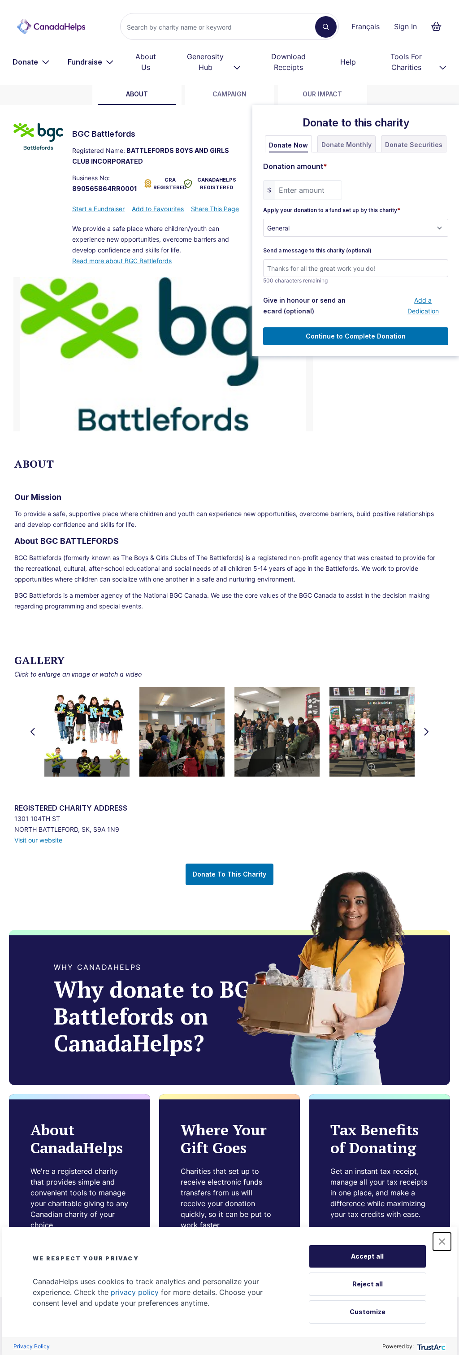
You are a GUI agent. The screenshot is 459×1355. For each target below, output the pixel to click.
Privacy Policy (31, 1346)
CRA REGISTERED (166, 184)
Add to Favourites (158, 209)
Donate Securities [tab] (413, 144)
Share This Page (215, 209)
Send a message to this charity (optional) (317, 251)
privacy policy (135, 1292)
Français (365, 26)
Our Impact (322, 94)
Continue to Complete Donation (356, 336)
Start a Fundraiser (98, 209)
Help (348, 61)
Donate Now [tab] (288, 145)
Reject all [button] (367, 1284)
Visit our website (38, 840)
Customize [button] (367, 1312)
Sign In (405, 26)
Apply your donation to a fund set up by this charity (331, 210)
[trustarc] (430, 1346)
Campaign (229, 94)
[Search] (326, 27)
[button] (442, 1242)
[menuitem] (31, 62)
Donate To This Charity (229, 874)
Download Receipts (288, 62)
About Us (145, 62)
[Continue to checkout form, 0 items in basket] (439, 26)
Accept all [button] (367, 1256)
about (137, 94)
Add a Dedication (423, 305)
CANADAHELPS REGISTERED (216, 184)
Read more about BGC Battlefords (122, 261)
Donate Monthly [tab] (346, 144)
